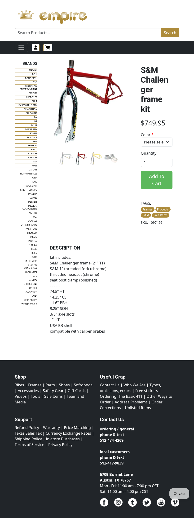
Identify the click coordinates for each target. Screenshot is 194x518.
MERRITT (32, 201)
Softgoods (83, 385)
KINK (34, 177)
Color (147, 134)
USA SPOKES (31, 292)
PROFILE (33, 244)
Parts (50, 385)
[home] (57, 15)
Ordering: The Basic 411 (121, 396)
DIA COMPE (31, 113)
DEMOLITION (30, 109)
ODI (35, 216)
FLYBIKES (32, 157)
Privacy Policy (60, 444)
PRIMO (33, 236)
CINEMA (33, 93)
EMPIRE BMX (31, 129)
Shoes (64, 385)
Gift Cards (77, 390)
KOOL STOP (31, 185)
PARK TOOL (31, 228)
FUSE (34, 165)
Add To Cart (156, 180)
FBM (35, 141)
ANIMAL (33, 70)
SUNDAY (33, 279)
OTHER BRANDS (29, 224)
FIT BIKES (32, 153)
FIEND (34, 149)
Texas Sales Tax (28, 433)
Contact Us (109, 385)
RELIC (34, 248)
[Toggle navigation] (21, 47)
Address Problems (131, 402)
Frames (34, 385)
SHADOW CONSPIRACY (30, 266)
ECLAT (34, 125)
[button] (66, 158)
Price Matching (77, 427)
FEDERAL (32, 145)
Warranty (51, 427)
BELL (34, 74)
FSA (35, 161)
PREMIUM (32, 232)
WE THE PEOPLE (29, 304)
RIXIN (34, 253)
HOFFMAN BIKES (28, 173)
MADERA (32, 193)
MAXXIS (33, 197)
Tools (35, 396)
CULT (34, 101)
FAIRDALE (32, 137)
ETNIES (33, 133)
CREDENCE (31, 97)
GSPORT (33, 169)
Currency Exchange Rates (68, 433)
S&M (34, 257)
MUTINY (33, 212)
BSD (35, 82)
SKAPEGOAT (31, 271)
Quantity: (149, 153)
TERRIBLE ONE (29, 284)
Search (170, 32)
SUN (35, 275)
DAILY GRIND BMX (27, 105)
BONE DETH (31, 78)
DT (35, 121)
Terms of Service (29, 444)
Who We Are (134, 385)
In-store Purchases (63, 439)
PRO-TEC (32, 240)
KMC (34, 181)
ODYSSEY (32, 220)
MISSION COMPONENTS (29, 207)
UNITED (33, 288)
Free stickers (146, 390)
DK (35, 117)
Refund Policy (27, 427)
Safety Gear (53, 390)
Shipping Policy (28, 439)
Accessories (28, 390)
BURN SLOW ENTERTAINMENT (28, 88)
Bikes (19, 385)
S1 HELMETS (31, 261)
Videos (21, 396)
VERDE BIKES (30, 300)
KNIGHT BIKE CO (28, 189)
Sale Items (53, 396)
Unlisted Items (138, 407)
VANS (34, 296)
